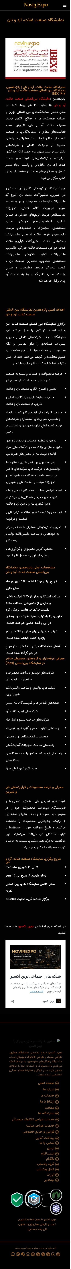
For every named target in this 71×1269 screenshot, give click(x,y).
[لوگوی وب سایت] (35, 5)
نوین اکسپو (26, 926)
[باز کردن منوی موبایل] (64, 5)
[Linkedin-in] (18, 1254)
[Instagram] (58, 1254)
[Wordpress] (33, 1254)
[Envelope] (28, 1254)
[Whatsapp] (48, 1254)
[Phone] (23, 1254)
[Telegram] (53, 1254)
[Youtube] (13, 1254)
